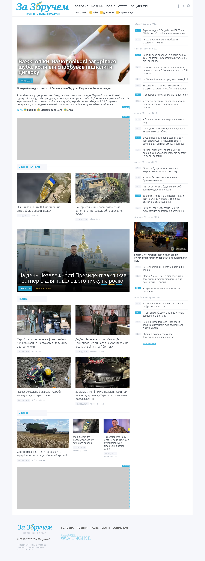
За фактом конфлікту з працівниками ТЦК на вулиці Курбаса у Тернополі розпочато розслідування (101, 395)
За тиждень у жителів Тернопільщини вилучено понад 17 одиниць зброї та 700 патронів (165, 70)
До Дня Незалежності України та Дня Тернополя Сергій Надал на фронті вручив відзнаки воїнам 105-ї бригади (101, 343)
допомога (109, 12)
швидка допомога (51, 110)
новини (31, 110)
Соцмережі (139, 6)
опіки (70, 110)
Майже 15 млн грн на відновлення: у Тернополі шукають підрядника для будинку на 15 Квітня (163, 279)
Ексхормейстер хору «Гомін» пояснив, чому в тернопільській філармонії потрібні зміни (116, 442)
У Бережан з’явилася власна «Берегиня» (165, 94)
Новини (97, 6)
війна (95, 12)
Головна (81, 6)
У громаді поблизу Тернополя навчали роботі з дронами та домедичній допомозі (164, 104)
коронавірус (126, 12)
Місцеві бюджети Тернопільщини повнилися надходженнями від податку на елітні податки (165, 153)
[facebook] (178, 6)
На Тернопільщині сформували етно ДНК (165, 79)
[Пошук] (188, 6)
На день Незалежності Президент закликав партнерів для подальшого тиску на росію (163, 324)
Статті (123, 6)
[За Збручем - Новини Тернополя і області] (42, 7)
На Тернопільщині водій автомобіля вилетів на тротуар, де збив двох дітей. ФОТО (99, 210)
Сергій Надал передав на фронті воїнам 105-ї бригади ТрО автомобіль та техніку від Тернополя (42, 343)
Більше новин (149, 343)
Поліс (110, 6)
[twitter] (183, 6)
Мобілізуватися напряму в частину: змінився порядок (83, 439)
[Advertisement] (73, 139)
